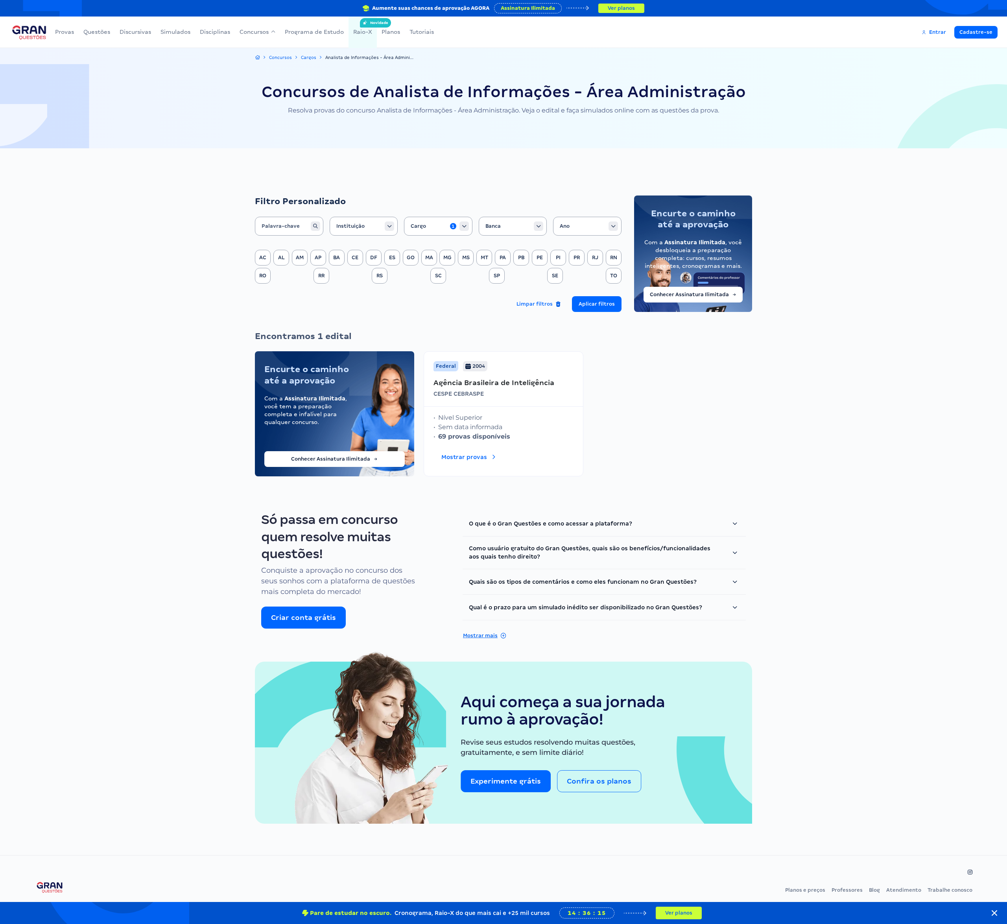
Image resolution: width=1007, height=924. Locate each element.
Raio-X (362, 28)
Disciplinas (215, 32)
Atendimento (903, 890)
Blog (874, 890)
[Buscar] (315, 226)
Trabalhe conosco (950, 890)
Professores (847, 890)
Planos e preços (805, 890)
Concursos (254, 32)
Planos (391, 32)
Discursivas (135, 32)
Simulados (175, 32)
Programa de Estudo (314, 32)
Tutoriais (421, 32)
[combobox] (364, 226)
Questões (96, 32)
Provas (64, 32)
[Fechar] (994, 913)
